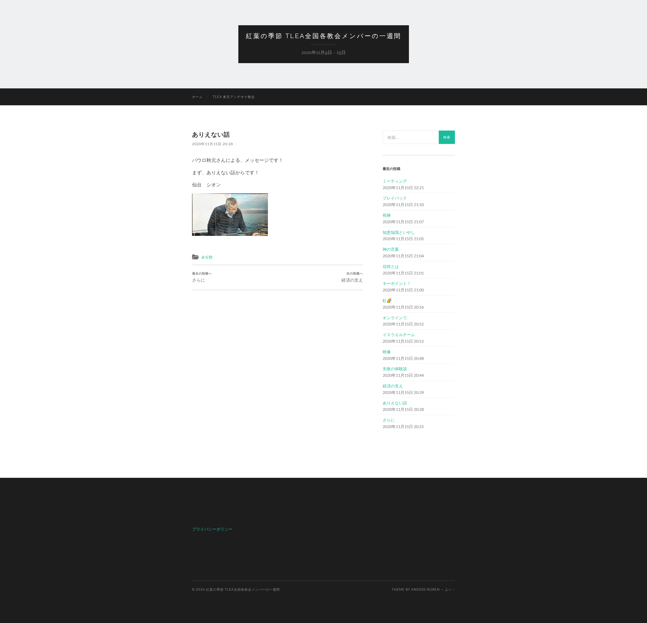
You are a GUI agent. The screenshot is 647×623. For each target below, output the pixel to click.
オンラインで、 (397, 317)
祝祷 (387, 215)
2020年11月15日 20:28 (212, 144)
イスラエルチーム (399, 334)
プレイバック (395, 197)
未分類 (207, 257)
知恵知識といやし (399, 232)
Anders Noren (425, 589)
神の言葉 (391, 249)
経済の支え (352, 276)
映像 (387, 351)
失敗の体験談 (395, 368)
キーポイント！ (397, 283)
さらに (202, 276)
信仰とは (391, 266)
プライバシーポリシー (212, 529)
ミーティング (395, 181)
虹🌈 (387, 300)
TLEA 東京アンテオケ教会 (234, 97)
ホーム (197, 97)
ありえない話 (395, 402)
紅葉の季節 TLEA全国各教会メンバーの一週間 (323, 36)
